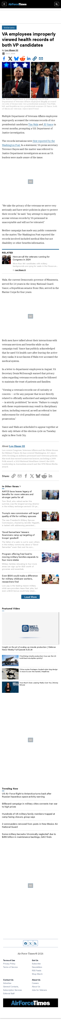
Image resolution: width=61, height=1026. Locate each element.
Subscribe (36, 963)
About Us (36, 986)
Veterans (9, 27)
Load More (30, 597)
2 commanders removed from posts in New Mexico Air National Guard (30, 825)
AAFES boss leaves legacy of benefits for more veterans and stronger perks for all (17, 494)
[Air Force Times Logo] (17, 4)
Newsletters (37, 966)
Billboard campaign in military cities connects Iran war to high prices (29, 805)
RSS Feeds (36, 970)
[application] (30, 628)
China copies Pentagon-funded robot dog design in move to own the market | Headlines (39, 670)
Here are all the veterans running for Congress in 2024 (31, 258)
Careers (35, 983)
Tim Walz (33, 124)
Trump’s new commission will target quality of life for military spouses (20, 514)
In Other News (10, 486)
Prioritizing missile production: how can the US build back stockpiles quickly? (38, 657)
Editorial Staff (8, 993)
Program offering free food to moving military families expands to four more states (20, 556)
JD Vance (48, 124)
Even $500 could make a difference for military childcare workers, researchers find (20, 578)
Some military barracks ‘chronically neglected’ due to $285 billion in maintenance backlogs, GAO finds (29, 835)
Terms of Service (10, 966)
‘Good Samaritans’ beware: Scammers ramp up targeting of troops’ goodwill (18, 535)
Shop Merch (37, 973)
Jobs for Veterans (39, 989)
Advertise (7, 983)
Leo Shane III (11, 50)
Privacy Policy (9, 963)
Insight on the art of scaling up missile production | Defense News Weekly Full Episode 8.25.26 (29, 648)
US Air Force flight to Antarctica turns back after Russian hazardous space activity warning (26, 795)
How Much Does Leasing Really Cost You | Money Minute (39, 683)
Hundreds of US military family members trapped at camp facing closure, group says (28, 815)
